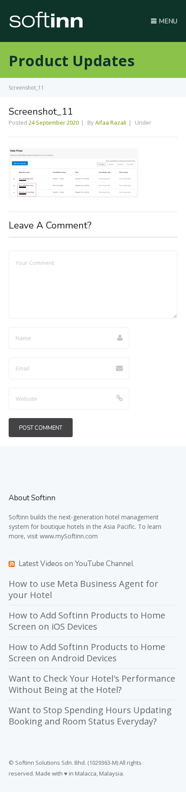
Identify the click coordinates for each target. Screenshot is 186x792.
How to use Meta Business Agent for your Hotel (83, 589)
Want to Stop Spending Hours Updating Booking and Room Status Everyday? (90, 715)
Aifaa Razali (110, 122)
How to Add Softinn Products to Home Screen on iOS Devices (87, 620)
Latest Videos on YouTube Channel (76, 564)
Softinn (19, 517)
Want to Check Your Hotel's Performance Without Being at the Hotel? (92, 684)
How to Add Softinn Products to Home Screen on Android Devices (87, 652)
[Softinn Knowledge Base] (46, 25)
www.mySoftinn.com (69, 536)
